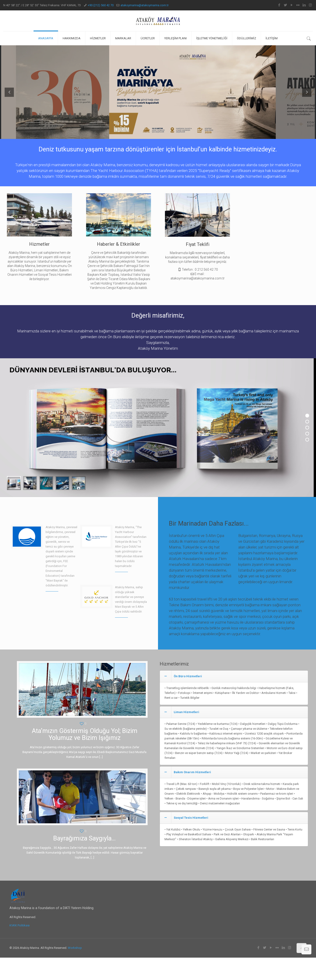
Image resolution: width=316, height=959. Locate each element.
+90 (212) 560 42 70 (101, 5)
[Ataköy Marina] (158, 20)
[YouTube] (291, 5)
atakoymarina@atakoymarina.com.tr (145, 5)
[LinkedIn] (304, 5)
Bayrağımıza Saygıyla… (84, 838)
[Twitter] (285, 5)
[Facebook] (279, 5)
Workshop (75, 948)
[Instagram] (310, 5)
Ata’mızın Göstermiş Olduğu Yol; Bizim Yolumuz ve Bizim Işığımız (84, 734)
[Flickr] (297, 5)
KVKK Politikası (19, 925)
